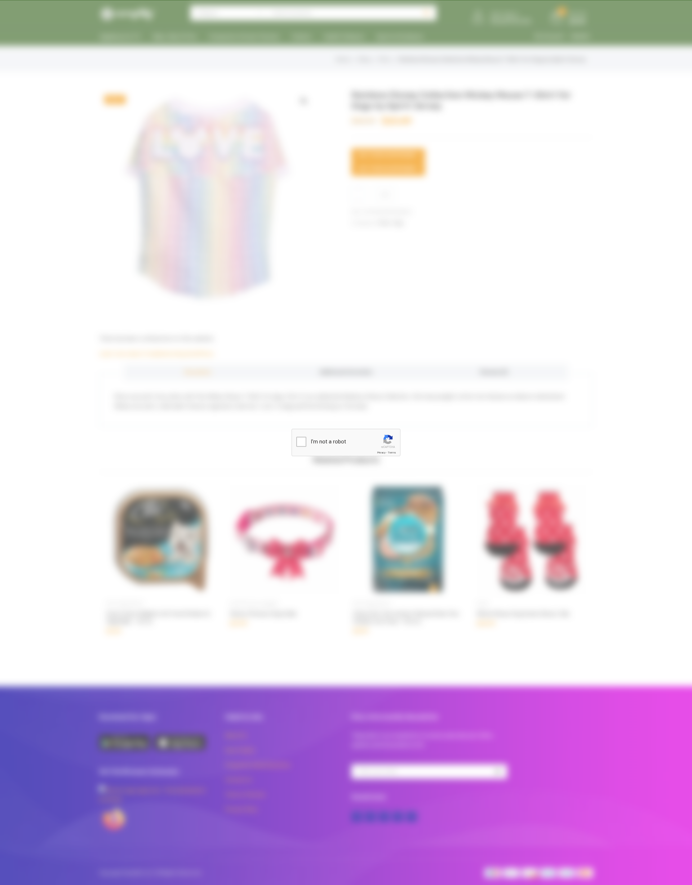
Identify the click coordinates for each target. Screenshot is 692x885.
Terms (392, 452)
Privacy (381, 452)
